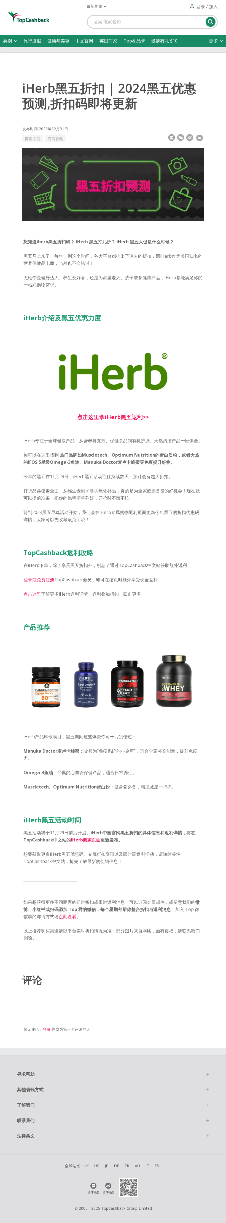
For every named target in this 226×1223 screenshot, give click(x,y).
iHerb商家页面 (86, 840)
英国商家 (108, 41)
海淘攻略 (55, 138)
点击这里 (32, 594)
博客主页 (32, 138)
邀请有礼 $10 (164, 41)
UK (86, 1165)
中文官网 (84, 41)
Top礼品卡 (134, 41)
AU (137, 1165)
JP (106, 1165)
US (96, 1165)
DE (116, 1165)
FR (127, 1165)
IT (147, 1165)
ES (157, 1165)
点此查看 (67, 916)
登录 (46, 1029)
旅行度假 (32, 41)
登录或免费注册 (38, 580)
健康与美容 (58, 41)
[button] (96, 6)
